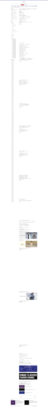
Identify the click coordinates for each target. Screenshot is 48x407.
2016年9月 (13, 144)
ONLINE (20, 46)
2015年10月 (13, 155)
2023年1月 (13, 88)
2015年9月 (12, 156)
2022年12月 (13, 89)
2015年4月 (12, 161)
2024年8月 (13, 77)
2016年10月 (13, 143)
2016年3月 (13, 150)
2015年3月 (12, 162)
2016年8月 (13, 145)
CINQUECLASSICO (18, 400)
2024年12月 (13, 74)
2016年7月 (13, 146)
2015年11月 (13, 154)
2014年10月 (13, 167)
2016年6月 (13, 147)
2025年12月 (13, 64)
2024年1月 (13, 80)
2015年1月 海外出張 (14, 47)
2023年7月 (13, 85)
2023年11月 (13, 81)
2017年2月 (12, 139)
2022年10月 (13, 91)
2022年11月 (13, 90)
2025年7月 (13, 69)
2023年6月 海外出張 (14, 41)
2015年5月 (12, 160)
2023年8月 (13, 84)
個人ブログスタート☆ (21, 353)
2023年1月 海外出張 (14, 42)
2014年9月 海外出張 (14, 48)
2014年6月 (13, 170)
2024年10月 (13, 75)
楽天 (21, 46)
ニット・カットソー (14, 26)
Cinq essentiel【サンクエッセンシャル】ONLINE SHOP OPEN (24, 358)
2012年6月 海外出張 (14, 53)
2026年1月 (13, 63)
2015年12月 (13, 153)
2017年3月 (12, 138)
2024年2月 (13, 79)
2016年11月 (13, 142)
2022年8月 (13, 93)
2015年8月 (13, 157)
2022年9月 (13, 92)
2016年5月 (13, 148)
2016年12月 (13, 141)
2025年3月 (13, 71)
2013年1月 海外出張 (14, 52)
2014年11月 (13, 166)
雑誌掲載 (12, 35)
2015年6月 (13, 159)
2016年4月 (13, 149)
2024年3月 (13, 78)
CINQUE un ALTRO (32, 400)
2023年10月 (13, 82)
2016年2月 (13, 151)
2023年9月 (13, 83)
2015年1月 (12, 164)
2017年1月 (12, 140)
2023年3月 (13, 86)
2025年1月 (12, 73)
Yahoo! (22, 46)
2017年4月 (12, 137)
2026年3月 (13, 61)
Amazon (24, 46)
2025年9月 (13, 67)
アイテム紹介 (13, 34)
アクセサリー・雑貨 (14, 30)
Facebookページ (23, 355)
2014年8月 (13, 169)
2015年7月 (12, 158)
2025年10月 (13, 66)
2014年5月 (12, 171)
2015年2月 (12, 163)
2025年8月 (13, 68)
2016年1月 (12, 152)
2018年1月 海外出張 (14, 43)
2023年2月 (13, 87)
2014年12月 (13, 165)
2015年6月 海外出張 (14, 46)
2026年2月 (13, 62)
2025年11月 (13, 65)
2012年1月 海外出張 (14, 54)
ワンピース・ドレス (14, 24)
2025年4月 (13, 70)
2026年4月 (13, 60)
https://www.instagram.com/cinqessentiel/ (23, 383)
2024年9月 (13, 76)
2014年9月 (13, 168)
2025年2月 (13, 72)
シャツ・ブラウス (13, 25)
